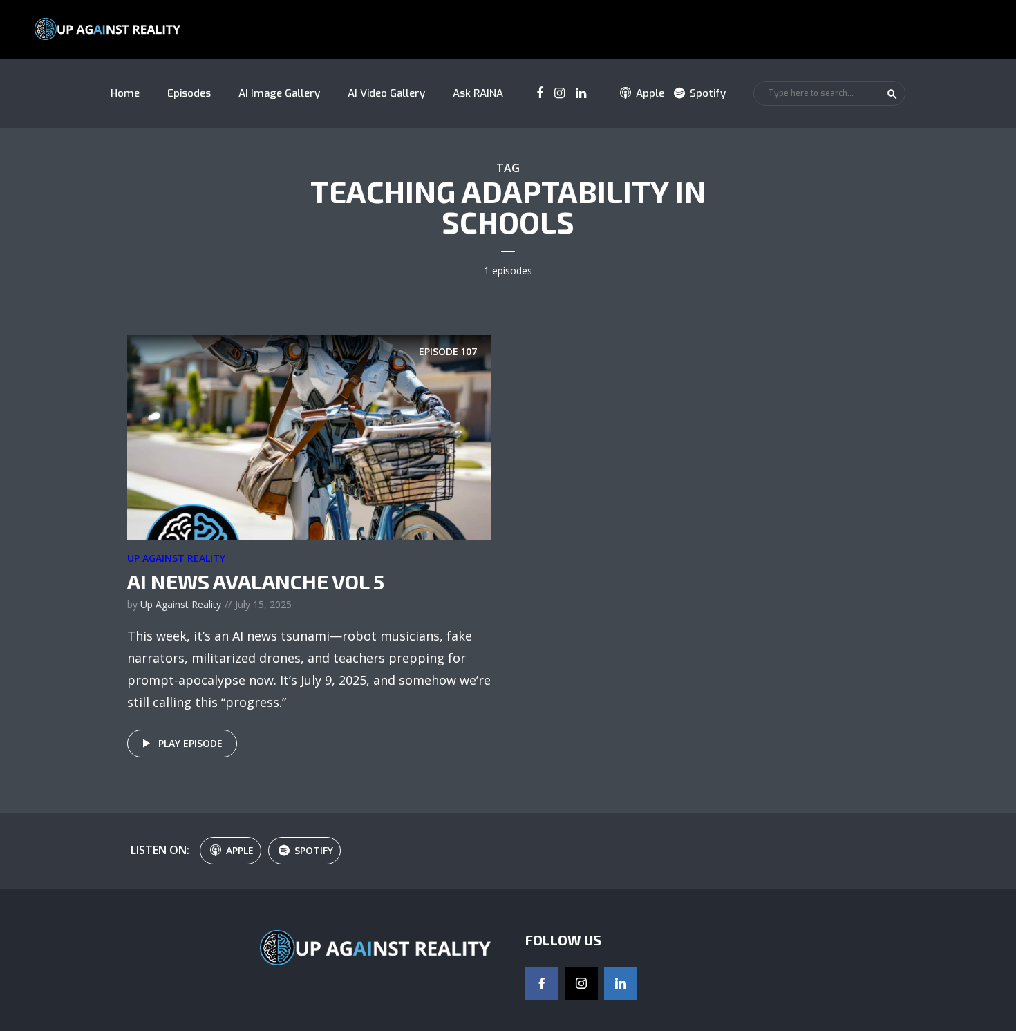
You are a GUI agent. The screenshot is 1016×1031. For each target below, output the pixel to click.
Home (125, 93)
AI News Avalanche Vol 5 (255, 581)
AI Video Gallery (386, 93)
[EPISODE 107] (309, 436)
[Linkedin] (620, 983)
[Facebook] (541, 983)
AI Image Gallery (279, 93)
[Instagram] (581, 983)
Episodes (189, 93)
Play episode (190, 743)
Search (892, 94)
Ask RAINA (478, 93)
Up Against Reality (176, 558)
